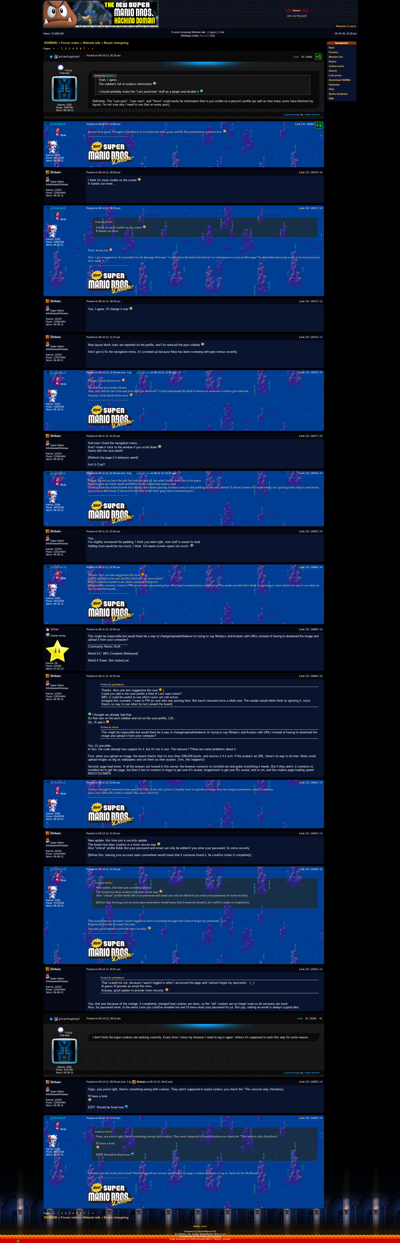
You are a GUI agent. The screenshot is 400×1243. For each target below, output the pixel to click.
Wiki (331, 98)
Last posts (335, 75)
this (106, 491)
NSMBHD (50, 43)
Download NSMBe (340, 80)
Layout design (292, 114)
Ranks (332, 61)
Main (331, 47)
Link (296, 56)
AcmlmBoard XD (206, 1231)
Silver (115, 727)
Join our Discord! (296, 16)
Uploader (334, 84)
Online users (336, 66)
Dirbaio (110, 75)
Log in (352, 26)
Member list (336, 56)
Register (341, 26)
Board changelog (116, 43)
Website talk (91, 43)
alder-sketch (312, 114)
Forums (333, 52)
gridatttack (118, 684)
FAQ (331, 89)
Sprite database (338, 93)
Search (333, 70)
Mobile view (200, 1226)
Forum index (70, 43)
